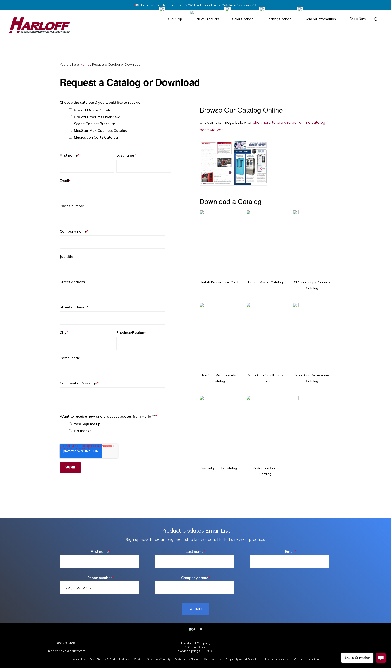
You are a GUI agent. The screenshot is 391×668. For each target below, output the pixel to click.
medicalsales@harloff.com (66, 651)
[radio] (120, 424)
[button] (376, 19)
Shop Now (357, 18)
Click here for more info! (239, 5)
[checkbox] (115, 124)
